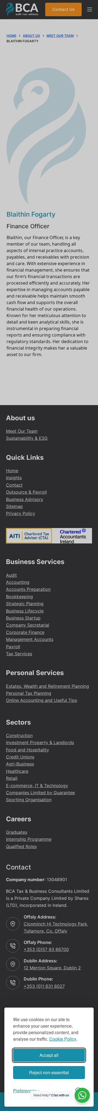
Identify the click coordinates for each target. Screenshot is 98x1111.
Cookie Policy (62, 1039)
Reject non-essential (49, 1072)
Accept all (49, 1055)
